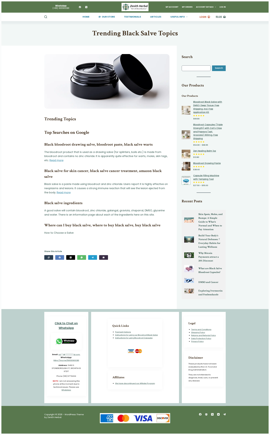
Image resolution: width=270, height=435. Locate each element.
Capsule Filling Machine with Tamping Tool (206, 177)
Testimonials (132, 16)
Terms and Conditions (201, 329)
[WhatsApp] (81, 257)
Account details (204, 7)
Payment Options (123, 332)
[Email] (103, 257)
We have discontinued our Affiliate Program (135, 383)
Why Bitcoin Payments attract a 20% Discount (208, 256)
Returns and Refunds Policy (203, 335)
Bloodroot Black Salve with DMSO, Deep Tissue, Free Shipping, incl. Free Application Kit (207, 107)
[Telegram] (92, 257)
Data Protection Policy (201, 338)
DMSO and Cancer (208, 282)
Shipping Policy (198, 332)
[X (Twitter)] (86, 7)
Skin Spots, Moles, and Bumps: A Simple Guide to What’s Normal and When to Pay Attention (210, 222)
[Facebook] (80, 7)
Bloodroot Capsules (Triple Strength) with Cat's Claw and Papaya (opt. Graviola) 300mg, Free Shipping (208, 131)
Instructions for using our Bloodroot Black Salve (136, 335)
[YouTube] (218, 414)
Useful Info (177, 16)
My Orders (187, 7)
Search (219, 68)
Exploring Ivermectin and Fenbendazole (210, 292)
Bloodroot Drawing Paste (207, 163)
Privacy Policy (197, 341)
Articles (155, 16)
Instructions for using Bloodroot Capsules (134, 338)
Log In (223, 7)
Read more (56, 160)
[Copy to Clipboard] (48, 257)
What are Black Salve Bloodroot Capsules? (210, 270)
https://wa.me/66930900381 (66, 360)
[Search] (45, 16)
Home (86, 16)
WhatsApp (66, 390)
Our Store (108, 16)
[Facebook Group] (206, 414)
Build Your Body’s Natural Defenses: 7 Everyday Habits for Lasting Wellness (209, 241)
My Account (172, 7)
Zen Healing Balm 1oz (204, 150)
